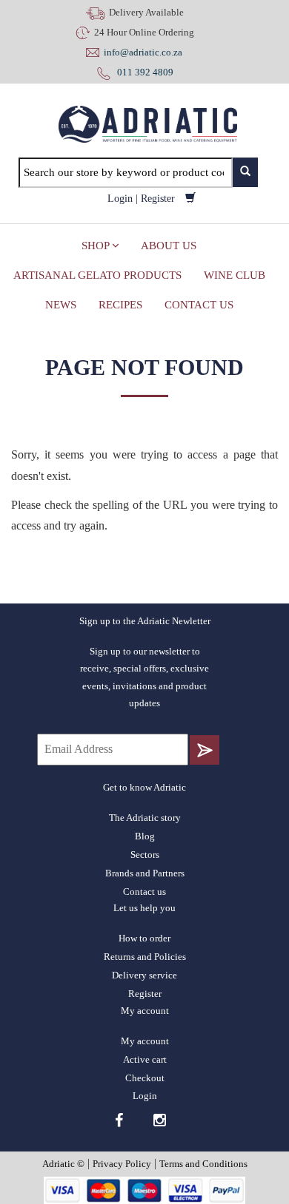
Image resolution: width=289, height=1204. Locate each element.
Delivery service (144, 975)
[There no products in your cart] (190, 198)
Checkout (145, 1077)
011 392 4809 (143, 72)
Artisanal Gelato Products (97, 275)
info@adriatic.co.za (143, 52)
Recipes (120, 305)
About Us (168, 245)
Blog (145, 836)
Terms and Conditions (203, 1163)
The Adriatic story (145, 817)
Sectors (144, 854)
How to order (144, 938)
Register (158, 198)
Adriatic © (63, 1163)
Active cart (145, 1059)
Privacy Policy (122, 1163)
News (60, 305)
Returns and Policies (145, 956)
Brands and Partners (145, 873)
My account (145, 1040)
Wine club (234, 275)
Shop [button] (97, 245)
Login (120, 198)
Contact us (199, 305)
